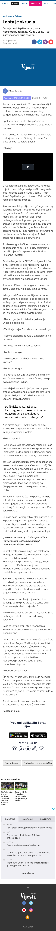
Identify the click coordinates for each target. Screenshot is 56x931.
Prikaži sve (28, 873)
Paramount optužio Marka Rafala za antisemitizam (23, 836)
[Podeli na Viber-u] (45, 41)
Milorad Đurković (15, 91)
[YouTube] (28, 748)
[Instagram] (34, 748)
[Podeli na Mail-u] (50, 41)
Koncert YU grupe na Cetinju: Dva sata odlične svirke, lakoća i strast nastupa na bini (28, 854)
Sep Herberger (11, 763)
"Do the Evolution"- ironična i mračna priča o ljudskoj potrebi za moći (28, 864)
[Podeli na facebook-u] (34, 41)
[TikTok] (41, 748)
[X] (21, 748)
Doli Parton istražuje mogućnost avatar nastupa (29, 827)
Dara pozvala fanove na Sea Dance (23, 845)
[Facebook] (14, 748)
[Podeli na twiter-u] (39, 41)
